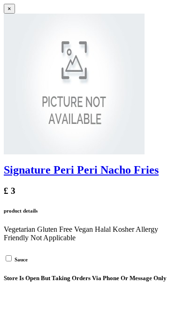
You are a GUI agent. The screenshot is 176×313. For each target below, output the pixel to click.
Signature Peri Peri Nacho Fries (81, 170)
